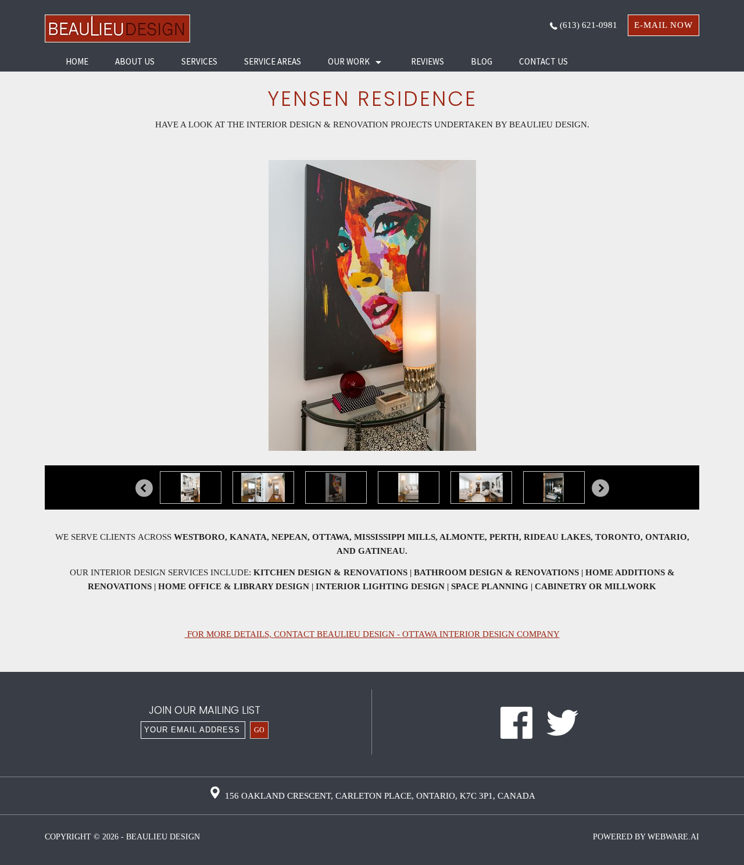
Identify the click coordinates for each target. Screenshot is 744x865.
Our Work (349, 61)
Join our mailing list (204, 711)
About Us (135, 61)
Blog (481, 61)
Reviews (427, 61)
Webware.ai (673, 836)
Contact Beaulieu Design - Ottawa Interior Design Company (417, 634)
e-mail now (663, 25)
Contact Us (543, 61)
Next (600, 488)
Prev (144, 488)
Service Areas (272, 61)
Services (199, 61)
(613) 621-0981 (587, 25)
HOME (77, 61)
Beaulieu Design (163, 836)
